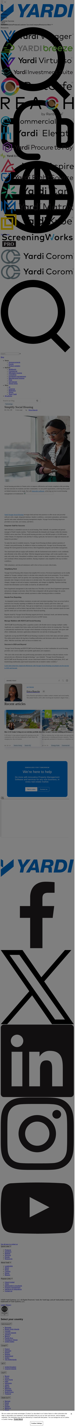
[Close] (71, 1414)
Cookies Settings (36, 1423)
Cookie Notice (18, 1419)
